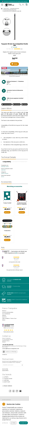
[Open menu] (2, 4)
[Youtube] (20, 391)
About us (4, 310)
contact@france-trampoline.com (10, 348)
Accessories (17, 104)
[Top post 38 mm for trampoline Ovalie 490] (14, 26)
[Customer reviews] (8, 325)
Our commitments (6, 313)
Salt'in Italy (6, 380)
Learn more (6, 108)
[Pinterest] (17, 391)
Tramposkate (7, 230)
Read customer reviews (8, 331)
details (9, 84)
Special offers (5, 370)
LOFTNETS (6, 377)
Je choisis (13, 423)
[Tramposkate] (7, 223)
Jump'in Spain (7, 381)
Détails (14, 55)
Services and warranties (7, 312)
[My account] (23, 5)
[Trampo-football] (7, 196)
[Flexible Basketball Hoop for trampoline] (21, 196)
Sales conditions (6, 318)
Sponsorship (5, 369)
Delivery (4, 315)
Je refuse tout (5, 423)
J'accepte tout (23, 423)
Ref (7, 48)
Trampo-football (7, 203)
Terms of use (13, 318)
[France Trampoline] (10, 5)
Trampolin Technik (8, 378)
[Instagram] (13, 391)
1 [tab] (14, 39)
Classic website (8, 385)
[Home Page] (2, 8)
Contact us (4, 354)
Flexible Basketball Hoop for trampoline (22, 203)
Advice (3, 320)
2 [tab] (15, 39)
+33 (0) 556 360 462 (7, 344)
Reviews (25, 104)
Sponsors (4, 317)
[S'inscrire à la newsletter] (22, 365)
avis (21, 49)
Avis (2, 247)
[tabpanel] (14, 26)
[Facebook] (10, 391)
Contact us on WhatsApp (11, 351)
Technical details (7, 104)
